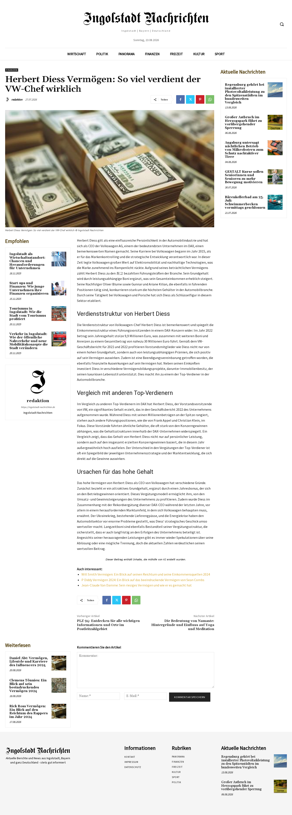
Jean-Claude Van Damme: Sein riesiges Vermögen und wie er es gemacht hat (136, 585)
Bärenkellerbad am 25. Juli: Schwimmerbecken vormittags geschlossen (245, 202)
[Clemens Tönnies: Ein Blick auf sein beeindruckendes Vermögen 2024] (59, 685)
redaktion (16, 99)
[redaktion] (8, 99)
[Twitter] (190, 99)
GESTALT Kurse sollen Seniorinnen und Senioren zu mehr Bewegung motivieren (244, 177)
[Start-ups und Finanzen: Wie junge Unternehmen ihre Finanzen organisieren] (59, 288)
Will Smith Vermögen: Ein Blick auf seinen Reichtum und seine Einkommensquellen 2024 (145, 574)
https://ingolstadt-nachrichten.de (38, 407)
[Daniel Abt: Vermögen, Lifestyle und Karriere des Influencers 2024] (59, 663)
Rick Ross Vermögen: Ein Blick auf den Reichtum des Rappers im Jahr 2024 (28, 711)
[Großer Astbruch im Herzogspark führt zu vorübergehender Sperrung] (275, 122)
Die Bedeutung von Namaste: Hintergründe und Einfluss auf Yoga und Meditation (182, 625)
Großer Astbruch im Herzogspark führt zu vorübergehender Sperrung (243, 122)
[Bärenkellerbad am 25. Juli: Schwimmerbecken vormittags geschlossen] (275, 202)
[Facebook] (180, 99)
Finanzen (11, 70)
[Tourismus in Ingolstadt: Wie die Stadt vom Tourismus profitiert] (59, 313)
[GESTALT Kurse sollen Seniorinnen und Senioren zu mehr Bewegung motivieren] (275, 176)
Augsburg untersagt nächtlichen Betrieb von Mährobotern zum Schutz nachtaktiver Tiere (244, 150)
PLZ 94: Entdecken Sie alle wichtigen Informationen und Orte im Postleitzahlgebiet (108, 625)
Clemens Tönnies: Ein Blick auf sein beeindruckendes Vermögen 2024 (28, 685)
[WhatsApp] (210, 99)
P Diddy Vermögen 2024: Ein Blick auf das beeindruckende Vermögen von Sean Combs (142, 580)
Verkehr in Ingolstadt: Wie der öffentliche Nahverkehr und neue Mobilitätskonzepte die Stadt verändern (28, 341)
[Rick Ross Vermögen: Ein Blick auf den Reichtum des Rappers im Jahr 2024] (59, 711)
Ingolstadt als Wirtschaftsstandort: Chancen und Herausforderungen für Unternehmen (27, 261)
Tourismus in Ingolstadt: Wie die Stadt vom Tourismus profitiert (27, 314)
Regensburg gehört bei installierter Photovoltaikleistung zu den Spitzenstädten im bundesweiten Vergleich (245, 94)
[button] (282, 24)
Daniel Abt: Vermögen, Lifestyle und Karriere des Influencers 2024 (28, 661)
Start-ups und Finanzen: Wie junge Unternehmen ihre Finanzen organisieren (29, 288)
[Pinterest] (200, 99)
